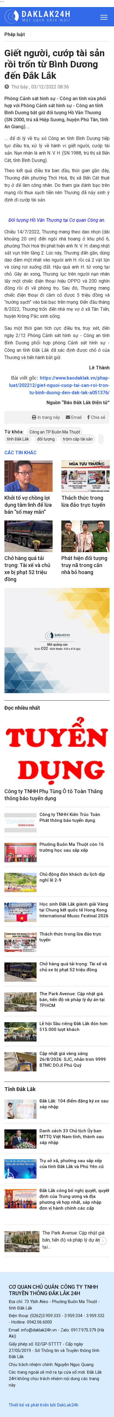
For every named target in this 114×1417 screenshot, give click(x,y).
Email (76, 417)
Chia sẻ (97, 417)
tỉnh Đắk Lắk (18, 439)
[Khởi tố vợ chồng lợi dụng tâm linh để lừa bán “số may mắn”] (28, 476)
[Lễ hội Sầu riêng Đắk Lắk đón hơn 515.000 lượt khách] (20, 1032)
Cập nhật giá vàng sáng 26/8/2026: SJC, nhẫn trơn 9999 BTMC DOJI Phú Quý (72, 1059)
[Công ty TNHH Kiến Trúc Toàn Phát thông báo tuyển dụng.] (20, 822)
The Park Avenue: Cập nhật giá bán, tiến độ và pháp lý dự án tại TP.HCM (72, 999)
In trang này (48, 417)
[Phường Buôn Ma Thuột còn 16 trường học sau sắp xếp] (20, 852)
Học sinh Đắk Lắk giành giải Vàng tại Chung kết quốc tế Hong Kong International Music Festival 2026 (73, 910)
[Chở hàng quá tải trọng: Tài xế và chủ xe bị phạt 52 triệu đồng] (28, 536)
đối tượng (46, 439)
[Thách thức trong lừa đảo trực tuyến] (85, 476)
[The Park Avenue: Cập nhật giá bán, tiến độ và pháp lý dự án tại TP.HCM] (20, 1002)
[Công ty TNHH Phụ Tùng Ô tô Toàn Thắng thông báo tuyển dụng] (57, 751)
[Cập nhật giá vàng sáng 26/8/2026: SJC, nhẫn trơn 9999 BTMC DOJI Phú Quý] (20, 1061)
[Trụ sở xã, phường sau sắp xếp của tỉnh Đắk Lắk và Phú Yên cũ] (20, 1169)
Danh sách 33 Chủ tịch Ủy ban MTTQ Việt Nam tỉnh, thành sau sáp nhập (71, 1136)
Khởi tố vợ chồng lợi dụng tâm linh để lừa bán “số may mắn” (28, 505)
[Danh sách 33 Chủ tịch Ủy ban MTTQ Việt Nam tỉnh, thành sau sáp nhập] (20, 1139)
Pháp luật (14, 34)
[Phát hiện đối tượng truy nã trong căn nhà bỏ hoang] (85, 536)
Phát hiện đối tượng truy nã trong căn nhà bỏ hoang (84, 565)
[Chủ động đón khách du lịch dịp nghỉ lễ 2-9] (20, 882)
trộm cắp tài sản (78, 439)
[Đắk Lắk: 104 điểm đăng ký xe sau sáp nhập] (20, 1109)
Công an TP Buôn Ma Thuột (55, 432)
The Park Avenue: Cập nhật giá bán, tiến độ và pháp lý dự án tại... (73, 1240)
